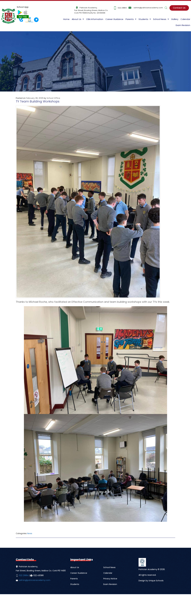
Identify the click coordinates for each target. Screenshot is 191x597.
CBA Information (94, 19)
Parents (74, 578)
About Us (76, 19)
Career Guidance (114, 19)
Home (66, 19)
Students (74, 584)
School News (109, 567)
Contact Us (179, 7)
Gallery (174, 19)
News (29, 533)
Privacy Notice (110, 578)
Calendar (185, 19)
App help (22, 16)
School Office (53, 98)
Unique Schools (156, 580)
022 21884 (122, 7)
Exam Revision (183, 25)
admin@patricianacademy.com (148, 7)
